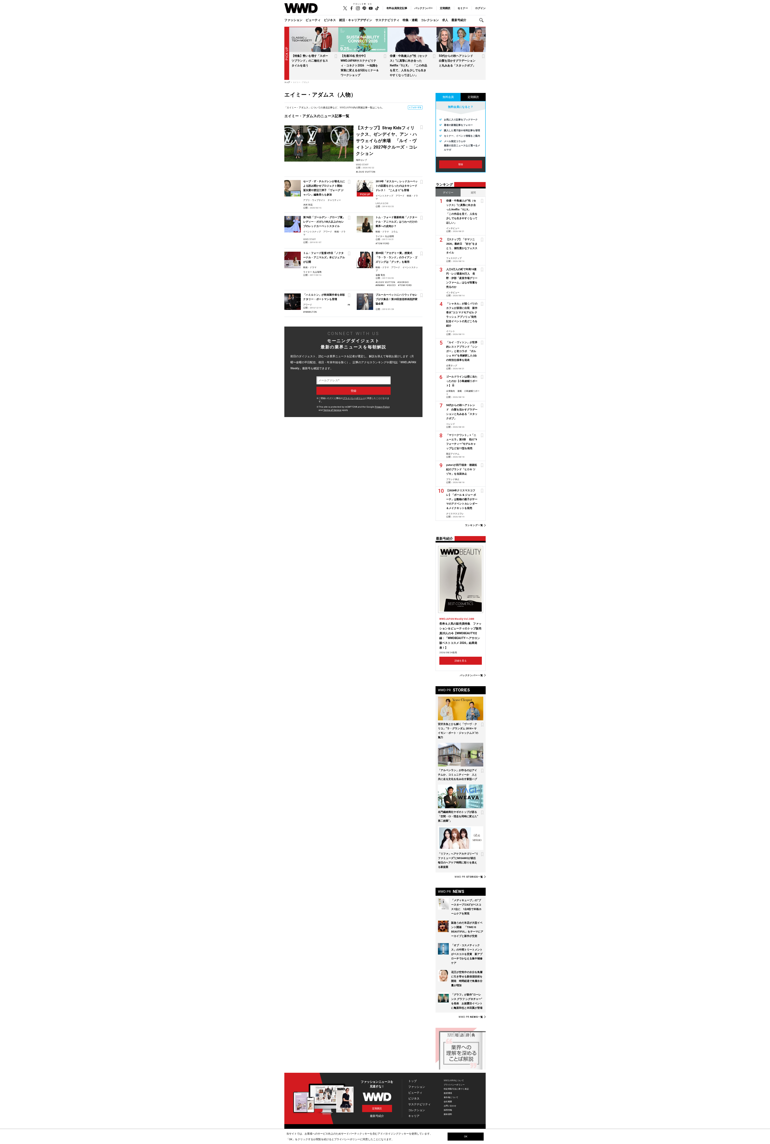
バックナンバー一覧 (471, 675)
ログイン (480, 8)
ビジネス (330, 20)
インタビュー (452, 228)
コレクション (430, 20)
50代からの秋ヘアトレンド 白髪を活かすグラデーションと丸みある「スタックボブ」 (457, 60)
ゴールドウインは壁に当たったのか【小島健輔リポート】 (461, 381)
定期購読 (445, 8)
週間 (473, 192)
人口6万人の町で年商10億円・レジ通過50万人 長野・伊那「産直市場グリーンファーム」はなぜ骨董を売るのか (461, 278)
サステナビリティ (387, 20)
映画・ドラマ (382, 231)
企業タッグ (451, 365)
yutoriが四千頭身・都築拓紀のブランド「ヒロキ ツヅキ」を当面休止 (461, 469)
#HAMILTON (310, 312)
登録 (460, 164)
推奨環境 (448, 1093)
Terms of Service (332, 410)
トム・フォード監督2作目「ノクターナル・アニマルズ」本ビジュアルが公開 (324, 257)
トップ (412, 1081)
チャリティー (334, 200)
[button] (482, 20)
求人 (445, 20)
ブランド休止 (452, 479)
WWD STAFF (362, 164)
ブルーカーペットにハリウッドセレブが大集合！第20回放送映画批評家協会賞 (396, 299)
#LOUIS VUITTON (365, 172)
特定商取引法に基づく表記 (456, 1089)
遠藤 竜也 (380, 275)
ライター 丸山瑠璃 (385, 236)
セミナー (463, 8)
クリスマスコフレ (455, 513)
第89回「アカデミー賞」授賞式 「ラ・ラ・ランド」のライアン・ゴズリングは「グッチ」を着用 (396, 257)
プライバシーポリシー (354, 398)
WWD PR (469, 876)
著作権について (451, 1097)
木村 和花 (308, 205)
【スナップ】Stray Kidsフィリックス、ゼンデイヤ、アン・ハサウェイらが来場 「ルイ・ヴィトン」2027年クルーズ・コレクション (387, 140)
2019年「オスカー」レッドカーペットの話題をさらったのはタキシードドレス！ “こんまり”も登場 (397, 186)
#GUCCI (391, 285)
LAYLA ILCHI (382, 203)
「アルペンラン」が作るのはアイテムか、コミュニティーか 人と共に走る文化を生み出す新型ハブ (457, 775)
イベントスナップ (384, 195)
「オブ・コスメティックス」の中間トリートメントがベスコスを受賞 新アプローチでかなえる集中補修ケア (466, 954)
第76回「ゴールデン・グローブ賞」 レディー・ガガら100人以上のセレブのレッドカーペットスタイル (325, 222)
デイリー (448, 192)
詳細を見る (461, 660)
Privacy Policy (382, 407)
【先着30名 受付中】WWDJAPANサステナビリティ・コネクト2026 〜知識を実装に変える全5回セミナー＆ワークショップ (360, 65)
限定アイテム (452, 454)
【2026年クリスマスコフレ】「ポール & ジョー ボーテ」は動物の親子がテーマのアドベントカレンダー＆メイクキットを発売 (461, 499)
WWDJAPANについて (454, 1080)
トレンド (450, 424)
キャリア (413, 1116)
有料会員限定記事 (396, 8)
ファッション (293, 20)
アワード (400, 195)
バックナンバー (423, 8)
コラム (394, 231)
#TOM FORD (382, 243)
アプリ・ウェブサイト (314, 200)
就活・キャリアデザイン (355, 20)
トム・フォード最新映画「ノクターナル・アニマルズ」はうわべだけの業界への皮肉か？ (396, 222)
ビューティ (313, 20)
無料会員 (448, 97)
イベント (450, 331)
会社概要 (448, 1101)
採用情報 (448, 1110)
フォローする (416, 107)
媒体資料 (448, 1114)
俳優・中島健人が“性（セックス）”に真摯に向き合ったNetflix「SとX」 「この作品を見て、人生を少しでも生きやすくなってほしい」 (409, 65)
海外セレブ (361, 160)
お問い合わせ (450, 1106)
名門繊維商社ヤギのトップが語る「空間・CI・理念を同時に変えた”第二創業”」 (458, 816)
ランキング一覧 (474, 525)
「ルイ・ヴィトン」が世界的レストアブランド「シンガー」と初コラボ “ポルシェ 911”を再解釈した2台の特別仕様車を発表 (461, 351)
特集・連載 (410, 20)
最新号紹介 (458, 20)
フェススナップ (454, 258)
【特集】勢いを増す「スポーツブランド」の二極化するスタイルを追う (310, 60)
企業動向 (450, 391)
